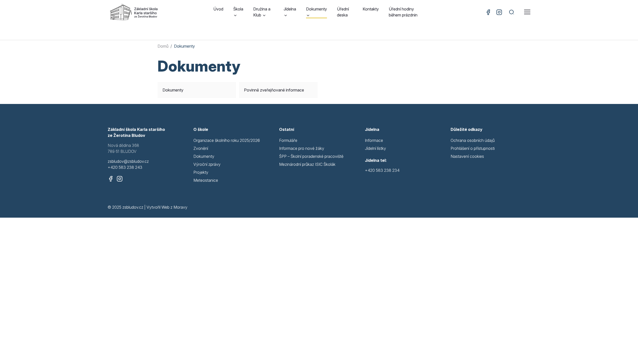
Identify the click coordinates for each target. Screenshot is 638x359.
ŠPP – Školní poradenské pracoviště (311, 156)
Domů (163, 46)
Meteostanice (205, 180)
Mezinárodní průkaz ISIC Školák (307, 164)
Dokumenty (316, 8)
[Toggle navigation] (527, 12)
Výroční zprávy (207, 164)
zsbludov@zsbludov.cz (128, 161)
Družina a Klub (261, 11)
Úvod (218, 8)
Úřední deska (343, 11)
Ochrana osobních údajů (473, 140)
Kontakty (371, 8)
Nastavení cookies (467, 156)
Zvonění (200, 148)
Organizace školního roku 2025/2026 (226, 140)
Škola (238, 8)
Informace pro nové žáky (301, 148)
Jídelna (290, 8)
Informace (374, 140)
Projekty (200, 172)
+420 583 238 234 (382, 170)
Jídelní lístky (375, 148)
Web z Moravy (174, 207)
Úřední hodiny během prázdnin (403, 11)
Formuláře (288, 140)
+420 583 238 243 (125, 167)
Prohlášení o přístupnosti (473, 148)
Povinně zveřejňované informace (274, 90)
